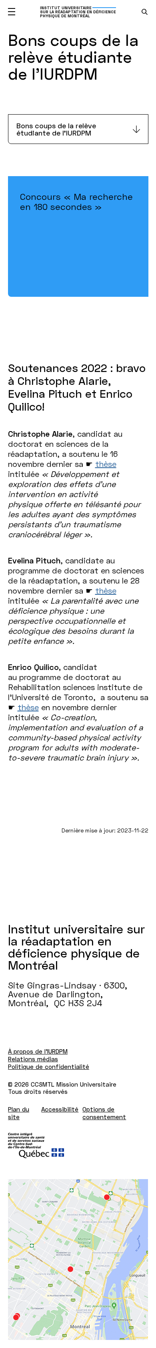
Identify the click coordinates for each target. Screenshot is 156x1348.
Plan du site (18, 1113)
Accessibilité (59, 1109)
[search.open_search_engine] (145, 12)
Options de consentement (104, 1113)
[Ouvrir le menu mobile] (11, 11)
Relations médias (33, 1058)
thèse (105, 464)
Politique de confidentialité (48, 1066)
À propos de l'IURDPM (38, 1051)
